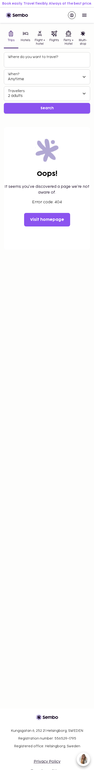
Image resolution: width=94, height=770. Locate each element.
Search (47, 108)
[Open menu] (84, 15)
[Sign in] (72, 15)
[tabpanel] (47, 83)
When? (13, 74)
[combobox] (47, 61)
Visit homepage (47, 220)
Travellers (16, 91)
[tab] (11, 38)
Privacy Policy (47, 761)
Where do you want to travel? (33, 57)
